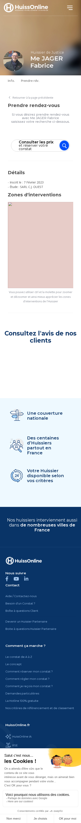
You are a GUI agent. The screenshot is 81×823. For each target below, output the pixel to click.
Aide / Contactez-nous (21, 596)
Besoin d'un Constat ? (20, 603)
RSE (15, 745)
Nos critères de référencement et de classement (39, 708)
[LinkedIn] (28, 579)
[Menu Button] (64, 145)
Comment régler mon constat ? (27, 678)
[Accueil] (28, 8)
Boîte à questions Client (21, 610)
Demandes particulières (22, 693)
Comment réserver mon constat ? (29, 671)
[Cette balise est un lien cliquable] (23, 560)
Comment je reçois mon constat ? (29, 686)
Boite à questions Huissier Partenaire (30, 628)
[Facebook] (9, 579)
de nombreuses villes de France (47, 527)
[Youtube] (19, 579)
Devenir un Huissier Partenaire (26, 621)
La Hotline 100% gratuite (21, 700)
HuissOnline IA (22, 736)
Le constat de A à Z (18, 656)
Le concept (13, 664)
